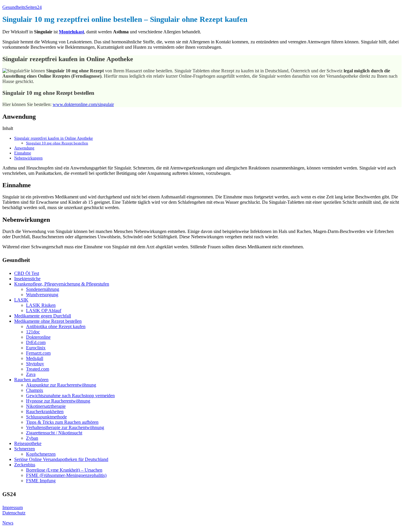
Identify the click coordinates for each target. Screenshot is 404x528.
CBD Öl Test (26, 273)
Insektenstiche (27, 278)
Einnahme (22, 153)
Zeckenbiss (24, 464)
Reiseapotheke (27, 443)
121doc (33, 331)
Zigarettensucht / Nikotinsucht (54, 432)
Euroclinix (36, 347)
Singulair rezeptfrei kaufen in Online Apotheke (53, 138)
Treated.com (37, 368)
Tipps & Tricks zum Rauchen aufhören (62, 422)
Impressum (12, 507)
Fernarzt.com (38, 353)
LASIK (21, 299)
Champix (34, 390)
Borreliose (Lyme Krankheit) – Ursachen (64, 469)
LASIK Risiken (41, 305)
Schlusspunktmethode (46, 416)
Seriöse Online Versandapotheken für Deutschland (61, 459)
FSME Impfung (41, 480)
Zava (30, 374)
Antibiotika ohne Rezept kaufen (55, 326)
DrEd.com (36, 342)
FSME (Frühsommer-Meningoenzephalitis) (66, 475)
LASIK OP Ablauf (43, 310)
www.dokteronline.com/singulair (83, 104)
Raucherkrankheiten (45, 411)
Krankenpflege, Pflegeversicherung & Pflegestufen (61, 283)
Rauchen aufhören (31, 379)
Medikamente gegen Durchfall (42, 315)
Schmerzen (24, 448)
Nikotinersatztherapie (46, 406)
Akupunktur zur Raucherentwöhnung (61, 384)
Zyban (32, 438)
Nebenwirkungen (28, 158)
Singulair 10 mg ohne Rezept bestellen (57, 143)
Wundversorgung (42, 294)
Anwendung (24, 148)
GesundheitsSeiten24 (22, 7)
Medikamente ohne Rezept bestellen (48, 321)
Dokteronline (38, 337)
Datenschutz (13, 512)
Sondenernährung (42, 289)
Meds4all (34, 358)
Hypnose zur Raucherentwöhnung (58, 400)
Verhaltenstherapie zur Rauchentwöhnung (65, 427)
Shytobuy (35, 363)
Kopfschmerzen (41, 454)
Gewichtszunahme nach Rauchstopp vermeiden (70, 395)
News (7, 522)
